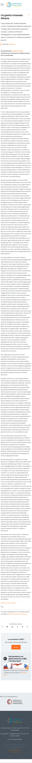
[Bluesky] (7, 627)
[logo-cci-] (15, 699)
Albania (3, 603)
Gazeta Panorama (17, 51)
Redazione (12, 44)
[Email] (27, 627)
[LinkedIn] (12, 627)
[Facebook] (2, 627)
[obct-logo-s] (14, 2)
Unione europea (10, 603)
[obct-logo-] (15, 717)
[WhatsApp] (17, 627)
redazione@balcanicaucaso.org (17, 614)
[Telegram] (22, 627)
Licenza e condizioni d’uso (14, 750)
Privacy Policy (14, 752)
